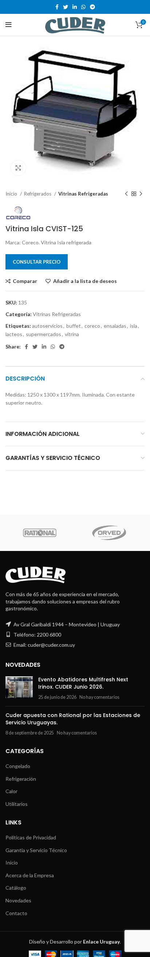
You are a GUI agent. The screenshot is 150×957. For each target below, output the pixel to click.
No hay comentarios (99, 697)
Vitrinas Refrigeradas (83, 194)
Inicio (11, 194)
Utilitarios (16, 804)
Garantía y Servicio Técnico (36, 850)
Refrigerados (38, 194)
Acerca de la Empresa (29, 875)
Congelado (17, 766)
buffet (73, 326)
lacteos (13, 334)
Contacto (16, 913)
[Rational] (40, 533)
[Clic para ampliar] (18, 168)
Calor (11, 791)
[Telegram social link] (92, 7)
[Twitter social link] (65, 7)
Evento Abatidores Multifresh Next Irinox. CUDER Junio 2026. (83, 683)
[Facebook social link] (57, 7)
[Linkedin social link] (74, 7)
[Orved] (109, 533)
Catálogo (15, 888)
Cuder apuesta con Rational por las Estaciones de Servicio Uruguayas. (72, 719)
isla (133, 326)
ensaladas (115, 326)
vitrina (72, 334)
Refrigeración (20, 779)
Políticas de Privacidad (30, 837)
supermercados (43, 334)
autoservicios (47, 326)
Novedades (18, 900)
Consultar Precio (36, 262)
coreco (92, 326)
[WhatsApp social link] (83, 7)
